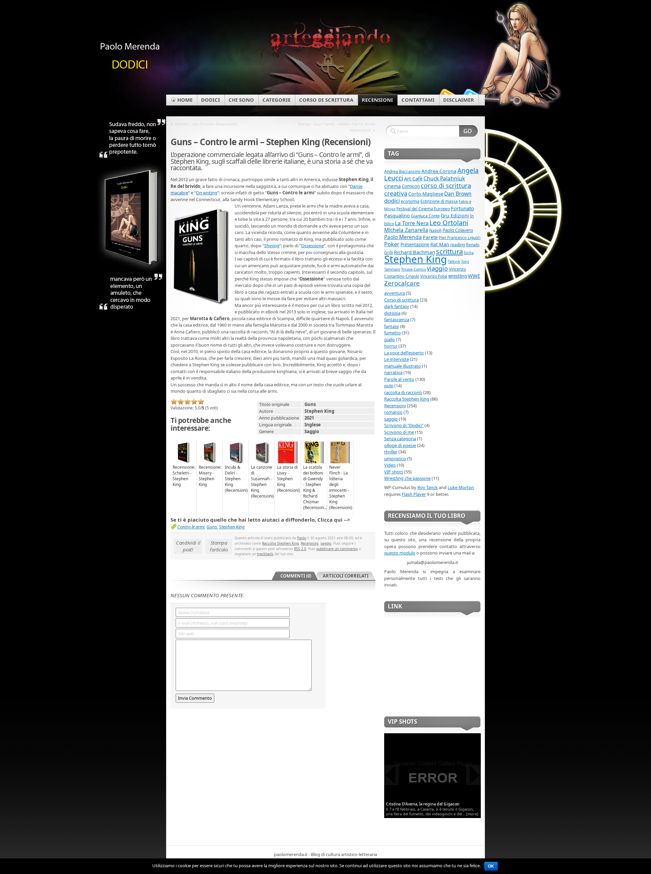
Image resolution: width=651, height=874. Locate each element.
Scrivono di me (399, 432)
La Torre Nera (412, 223)
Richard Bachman (414, 252)
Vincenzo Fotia (433, 276)
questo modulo (399, 553)
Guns (211, 527)
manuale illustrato (402, 366)
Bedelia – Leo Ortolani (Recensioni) (206, 124)
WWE (474, 275)
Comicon (411, 186)
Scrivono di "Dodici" (403, 425)
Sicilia (469, 252)
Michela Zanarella (406, 230)
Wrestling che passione (407, 478)
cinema (392, 186)
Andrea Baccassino (402, 171)
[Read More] (432, 775)
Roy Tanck (427, 487)
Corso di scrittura (401, 300)
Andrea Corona (438, 171)
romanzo (393, 412)
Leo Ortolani (449, 222)
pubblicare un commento (337, 548)
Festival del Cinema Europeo (423, 209)
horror (390, 346)
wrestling (457, 276)
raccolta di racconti (403, 392)
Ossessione (312, 245)
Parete (430, 237)
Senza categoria (400, 438)
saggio (325, 543)
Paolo (301, 538)
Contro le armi (190, 527)
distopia (392, 313)
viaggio (437, 268)
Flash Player (414, 494)
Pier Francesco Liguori (459, 237)
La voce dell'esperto (404, 353)
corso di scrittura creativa (427, 189)
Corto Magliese (425, 194)
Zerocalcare (402, 283)
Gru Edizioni (455, 215)
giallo (389, 339)
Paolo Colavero (457, 230)
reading (457, 245)
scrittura (449, 251)
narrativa (393, 372)
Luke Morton (461, 487)
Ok (491, 866)
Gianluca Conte (425, 216)
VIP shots (393, 472)
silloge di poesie (400, 445)
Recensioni (309, 543)
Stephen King (232, 527)
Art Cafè (413, 178)
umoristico (395, 458)
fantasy (391, 326)
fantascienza (396, 319)
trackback (265, 553)
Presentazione (414, 244)
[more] (472, 813)
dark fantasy (396, 306)
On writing (206, 193)
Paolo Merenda (403, 237)
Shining (271, 245)
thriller (390, 452)
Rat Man (439, 244)
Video (390, 465)
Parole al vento (399, 379)
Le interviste (396, 359)
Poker (391, 244)
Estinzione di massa (439, 201)
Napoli (435, 230)
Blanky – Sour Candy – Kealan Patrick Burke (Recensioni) (336, 127)
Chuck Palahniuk (444, 178)
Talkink (454, 261)
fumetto (392, 333)
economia (410, 201)
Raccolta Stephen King (280, 543)
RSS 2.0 (300, 548)
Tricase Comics (413, 269)
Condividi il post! (188, 546)
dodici (392, 201)
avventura (394, 293)
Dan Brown (458, 193)
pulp (388, 386)
